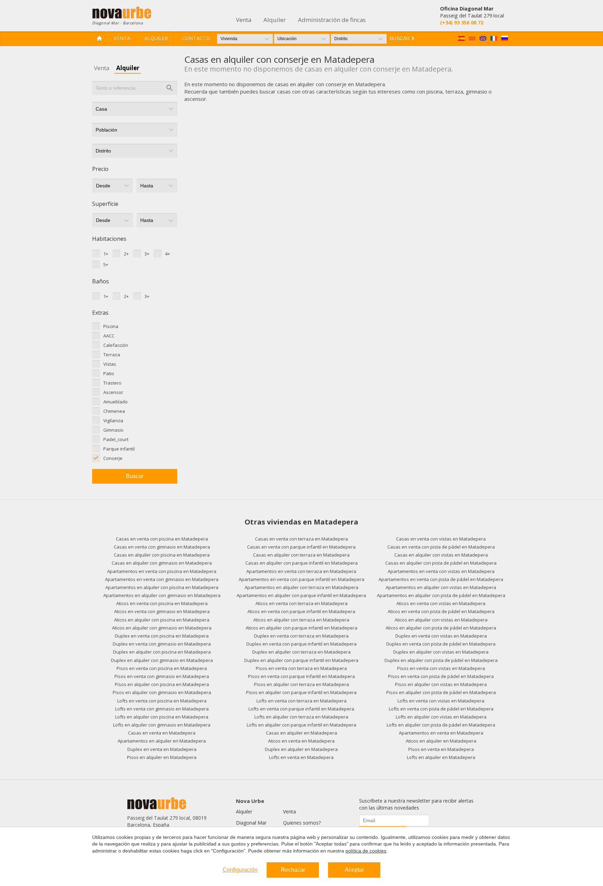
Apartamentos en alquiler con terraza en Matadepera (301, 587)
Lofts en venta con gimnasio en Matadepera (162, 709)
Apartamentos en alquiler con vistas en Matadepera (441, 587)
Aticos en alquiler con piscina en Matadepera (161, 620)
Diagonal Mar (251, 822)
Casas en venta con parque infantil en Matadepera (301, 547)
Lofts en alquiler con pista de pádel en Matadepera (441, 725)
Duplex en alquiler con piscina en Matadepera (162, 652)
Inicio (99, 38)
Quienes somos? (302, 822)
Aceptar (354, 870)
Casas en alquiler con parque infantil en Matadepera (301, 563)
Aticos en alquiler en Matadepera (441, 741)
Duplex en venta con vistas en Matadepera (441, 636)
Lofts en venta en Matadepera (301, 757)
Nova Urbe (250, 800)
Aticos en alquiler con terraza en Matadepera (301, 620)
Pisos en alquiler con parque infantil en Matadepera (301, 692)
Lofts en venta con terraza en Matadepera (301, 701)
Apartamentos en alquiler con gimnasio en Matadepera (162, 595)
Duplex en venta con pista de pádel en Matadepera (441, 644)
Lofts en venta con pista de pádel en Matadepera (441, 709)
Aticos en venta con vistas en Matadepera (440, 603)
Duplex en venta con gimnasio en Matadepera (162, 644)
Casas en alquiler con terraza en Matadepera (301, 555)
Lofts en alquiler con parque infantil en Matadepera (301, 725)
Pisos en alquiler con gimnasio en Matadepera (162, 692)
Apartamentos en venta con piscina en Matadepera (161, 571)
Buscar (134, 476)
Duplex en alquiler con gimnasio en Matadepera (162, 660)
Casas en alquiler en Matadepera (301, 733)
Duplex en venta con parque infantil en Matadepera (301, 644)
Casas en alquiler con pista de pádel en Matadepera (441, 563)
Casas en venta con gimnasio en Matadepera (162, 547)
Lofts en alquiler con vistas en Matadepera (441, 717)
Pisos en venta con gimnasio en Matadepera (161, 676)
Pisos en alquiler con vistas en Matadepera (441, 684)
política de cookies (365, 851)
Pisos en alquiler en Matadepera (161, 757)
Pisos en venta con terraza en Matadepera (301, 668)
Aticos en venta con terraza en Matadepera (301, 603)
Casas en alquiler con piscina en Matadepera (162, 555)
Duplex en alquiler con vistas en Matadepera (441, 652)
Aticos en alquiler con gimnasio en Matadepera (161, 628)
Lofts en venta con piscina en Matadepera (162, 701)
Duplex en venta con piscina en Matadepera (162, 636)
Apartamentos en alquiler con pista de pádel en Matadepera (441, 595)
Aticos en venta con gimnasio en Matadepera (162, 611)
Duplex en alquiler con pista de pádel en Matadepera (441, 660)
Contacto (196, 38)
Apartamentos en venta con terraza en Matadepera (301, 571)
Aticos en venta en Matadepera (301, 741)
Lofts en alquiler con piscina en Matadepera (161, 717)
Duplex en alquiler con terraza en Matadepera (301, 652)
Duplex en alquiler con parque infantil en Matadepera (301, 660)
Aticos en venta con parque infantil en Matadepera (301, 611)
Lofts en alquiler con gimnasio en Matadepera (161, 725)
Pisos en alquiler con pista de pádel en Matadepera (441, 692)
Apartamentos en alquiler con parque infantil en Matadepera (301, 595)
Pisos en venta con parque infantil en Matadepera (301, 676)
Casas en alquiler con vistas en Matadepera (441, 555)
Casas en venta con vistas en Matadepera (441, 539)
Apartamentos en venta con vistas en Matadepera (441, 571)
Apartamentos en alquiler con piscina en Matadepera (161, 587)
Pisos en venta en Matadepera (441, 749)
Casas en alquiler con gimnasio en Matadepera (162, 563)
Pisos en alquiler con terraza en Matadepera (301, 684)
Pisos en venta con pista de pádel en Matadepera (441, 676)
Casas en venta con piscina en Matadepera (162, 539)
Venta (122, 38)
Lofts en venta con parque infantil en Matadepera (301, 709)
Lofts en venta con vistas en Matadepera (440, 701)
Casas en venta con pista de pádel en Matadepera (441, 547)
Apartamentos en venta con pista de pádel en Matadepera (441, 579)
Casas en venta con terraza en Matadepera (301, 539)
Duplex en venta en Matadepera (161, 749)
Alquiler (156, 38)
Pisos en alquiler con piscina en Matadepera (162, 684)
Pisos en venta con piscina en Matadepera (162, 668)
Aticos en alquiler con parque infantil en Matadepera (301, 628)
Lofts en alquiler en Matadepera (441, 757)
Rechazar (293, 870)
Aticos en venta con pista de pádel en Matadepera (441, 611)
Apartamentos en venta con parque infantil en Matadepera (301, 579)
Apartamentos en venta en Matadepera (441, 733)
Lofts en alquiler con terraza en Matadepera (301, 717)
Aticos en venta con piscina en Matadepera (162, 603)
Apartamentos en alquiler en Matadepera (162, 741)
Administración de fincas (332, 20)
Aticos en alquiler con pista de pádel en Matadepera (441, 628)
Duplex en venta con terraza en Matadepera (301, 636)
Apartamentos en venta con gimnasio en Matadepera (161, 579)
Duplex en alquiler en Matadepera (301, 749)
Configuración (240, 870)
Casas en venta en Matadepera (161, 733)
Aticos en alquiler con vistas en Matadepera (441, 620)
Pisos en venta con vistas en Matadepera (441, 668)
